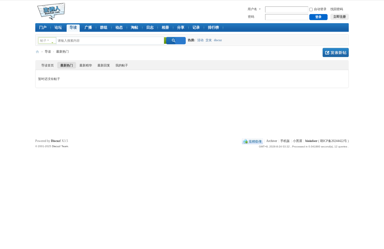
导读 (73, 27)
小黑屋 (297, 141)
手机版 (285, 141)
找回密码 (336, 9)
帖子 (43, 40)
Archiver (271, 141)
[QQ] (252, 141)
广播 (88, 27)
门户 (42, 27)
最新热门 (62, 51)
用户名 (252, 9)
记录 (196, 27)
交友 (209, 40)
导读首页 (47, 65)
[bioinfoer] (52, 11)
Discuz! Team (60, 146)
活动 (200, 40)
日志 (150, 27)
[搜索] (176, 40)
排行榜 (213, 27)
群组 (103, 27)
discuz (218, 40)
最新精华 (85, 65)
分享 (180, 27)
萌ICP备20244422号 (333, 141)
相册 (165, 27)
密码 (251, 16)
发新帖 (336, 52)
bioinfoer (37, 51)
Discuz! (56, 141)
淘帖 (134, 27)
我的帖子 (121, 65)
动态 (119, 27)
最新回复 (103, 65)
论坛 (58, 27)
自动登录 (320, 9)
